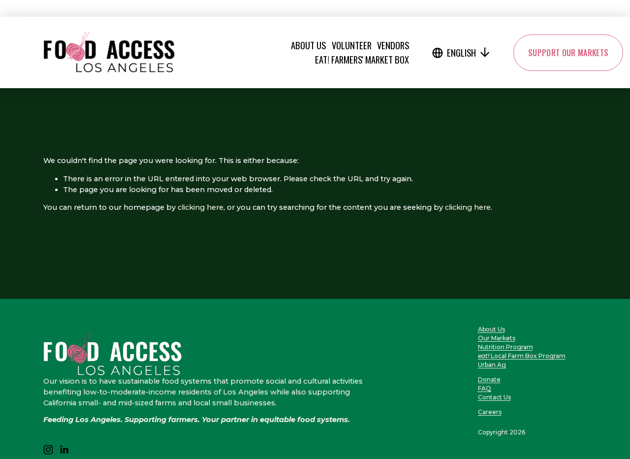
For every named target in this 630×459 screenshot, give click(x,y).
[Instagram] (48, 450)
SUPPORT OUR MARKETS (568, 53)
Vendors (393, 45)
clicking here (200, 207)
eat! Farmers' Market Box (362, 59)
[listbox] (461, 52)
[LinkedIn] (64, 450)
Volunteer (352, 45)
